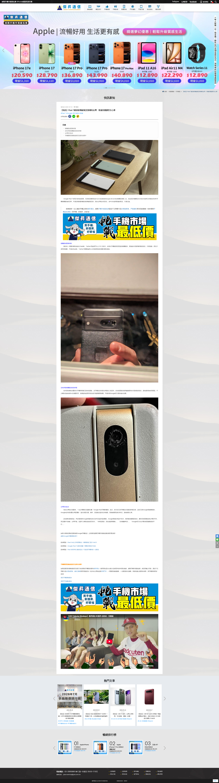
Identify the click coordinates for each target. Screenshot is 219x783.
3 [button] (107, 87)
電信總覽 (160, 771)
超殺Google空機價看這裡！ (69, 536)
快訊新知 (149, 9)
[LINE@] (184, 1)
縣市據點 (136, 771)
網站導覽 (160, 774)
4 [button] (109, 87)
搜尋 (215, 2)
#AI (86, 719)
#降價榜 (65, 721)
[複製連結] (77, 116)
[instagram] (175, 1)
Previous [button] (3, 50)
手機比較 (115, 9)
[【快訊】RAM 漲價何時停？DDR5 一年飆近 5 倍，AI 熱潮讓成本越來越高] (96, 696)
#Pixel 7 (63, 113)
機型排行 (98, 9)
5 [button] (111, 87)
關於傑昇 (158, 9)
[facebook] (193, 1)
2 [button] (106, 87)
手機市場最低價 (103, 209)
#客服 (81, 113)
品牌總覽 (112, 771)
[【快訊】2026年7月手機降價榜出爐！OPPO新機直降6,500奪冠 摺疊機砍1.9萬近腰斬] (69, 696)
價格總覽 (90, 9)
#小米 (113, 719)
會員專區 (205, 2)
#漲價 (99, 719)
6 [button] (112, 87)
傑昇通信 (91, 209)
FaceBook (217, 536)
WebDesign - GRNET (122, 781)
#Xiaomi (129, 719)
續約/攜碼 (77, 571)
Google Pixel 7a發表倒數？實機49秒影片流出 (82, 546)
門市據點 (132, 9)
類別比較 (124, 774)
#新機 (124, 719)
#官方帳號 (76, 113)
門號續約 (134, 209)
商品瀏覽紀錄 (217, 543)
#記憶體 (94, 719)
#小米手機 (118, 719)
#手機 (89, 719)
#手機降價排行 (71, 723)
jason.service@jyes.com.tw (71, 774)
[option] (109, 50)
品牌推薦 (124, 771)
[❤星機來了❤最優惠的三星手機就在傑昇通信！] (109, 50)
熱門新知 (136, 774)
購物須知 (148, 774)
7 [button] (114, 87)
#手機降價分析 (62, 723)
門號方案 (141, 9)
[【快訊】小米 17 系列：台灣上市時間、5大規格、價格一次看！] (122, 696)
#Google (69, 113)
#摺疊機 (71, 721)
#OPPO (60, 721)
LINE (217, 539)
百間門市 (104, 571)
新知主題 (112, 774)
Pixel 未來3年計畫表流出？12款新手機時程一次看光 (83, 550)
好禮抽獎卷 (125, 209)
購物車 (212, 2)
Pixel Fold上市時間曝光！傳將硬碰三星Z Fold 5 (82, 542)
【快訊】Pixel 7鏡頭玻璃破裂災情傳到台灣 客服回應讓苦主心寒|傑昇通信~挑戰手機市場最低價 (71, 9)
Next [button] (215, 50)
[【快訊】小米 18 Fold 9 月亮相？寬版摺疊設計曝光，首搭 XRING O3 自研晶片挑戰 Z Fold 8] (149, 696)
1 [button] (104, 87)
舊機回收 (124, 9)
